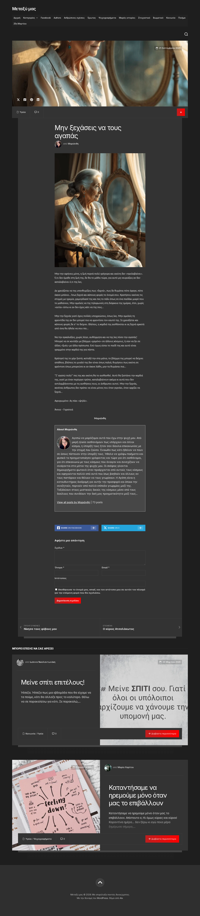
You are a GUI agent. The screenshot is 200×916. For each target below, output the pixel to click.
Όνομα (59, 567)
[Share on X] (19, 99)
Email (105, 567)
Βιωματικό (158, 18)
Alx (121, 898)
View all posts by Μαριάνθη (73, 502)
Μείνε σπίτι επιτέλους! (52, 682)
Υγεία (23, 112)
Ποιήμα (182, 18)
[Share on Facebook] (25, 99)
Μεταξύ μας (24, 8)
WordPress (102, 898)
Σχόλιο (59, 547)
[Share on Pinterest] (31, 99)
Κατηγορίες (29, 18)
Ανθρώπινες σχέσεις (74, 18)
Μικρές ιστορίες (127, 18)
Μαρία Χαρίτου (126, 767)
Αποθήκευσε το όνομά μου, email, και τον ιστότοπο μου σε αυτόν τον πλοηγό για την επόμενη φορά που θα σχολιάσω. (100, 591)
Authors (57, 18)
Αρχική (17, 18)
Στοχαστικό (144, 18)
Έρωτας (92, 18)
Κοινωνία (170, 18)
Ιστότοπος (60, 578)
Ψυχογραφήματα (107, 18)
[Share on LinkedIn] (38, 99)
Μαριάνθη (73, 143)
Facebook (46, 18)
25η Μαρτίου (20, 23)
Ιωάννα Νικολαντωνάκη (42, 662)
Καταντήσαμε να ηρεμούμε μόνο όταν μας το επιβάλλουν (138, 795)
